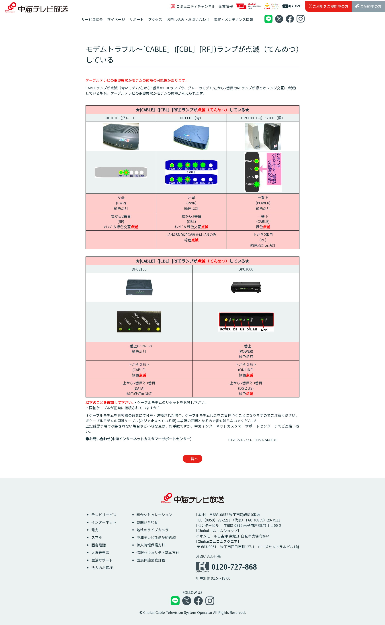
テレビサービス (103, 514)
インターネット (103, 522)
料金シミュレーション (154, 514)
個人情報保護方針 (151, 545)
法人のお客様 (102, 567)
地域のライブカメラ (153, 529)
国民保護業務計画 (151, 560)
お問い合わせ (147, 522)
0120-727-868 (234, 566)
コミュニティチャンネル (195, 6)
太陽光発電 (100, 552)
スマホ (96, 537)
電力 (94, 529)
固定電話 (98, 545)
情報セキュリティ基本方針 (158, 552)
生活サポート (102, 560)
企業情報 (226, 6)
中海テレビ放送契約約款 (156, 537)
